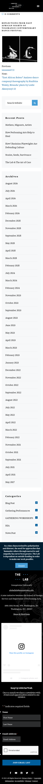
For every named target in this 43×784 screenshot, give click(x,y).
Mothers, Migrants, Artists (18, 124)
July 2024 (10, 272)
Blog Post (10, 503)
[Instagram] (32, 773)
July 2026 (10, 190)
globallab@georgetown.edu (21, 590)
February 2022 (12, 437)
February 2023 (12, 355)
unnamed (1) (8, 69)
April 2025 (10, 250)
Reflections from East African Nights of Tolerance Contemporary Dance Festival (19, 27)
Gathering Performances (17, 510)
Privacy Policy (27, 778)
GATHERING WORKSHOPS (19, 517)
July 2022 (10, 407)
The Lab (6, 678)
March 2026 (11, 205)
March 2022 (11, 429)
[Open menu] (38, 6)
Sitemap (28, 781)
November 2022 (13, 377)
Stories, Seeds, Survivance (18, 154)
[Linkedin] (21, 773)
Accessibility (19, 781)
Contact (35, 781)
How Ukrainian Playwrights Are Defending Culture (21, 145)
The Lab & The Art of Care (18, 162)
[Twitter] (27, 773)
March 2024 (11, 280)
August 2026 (11, 183)
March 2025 (11, 258)
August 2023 (11, 317)
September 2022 (13, 392)
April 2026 (10, 198)
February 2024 (12, 287)
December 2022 (13, 369)
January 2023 (12, 362)
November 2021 (13, 444)
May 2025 (10, 243)
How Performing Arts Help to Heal (20, 134)
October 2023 (11, 302)
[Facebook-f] (10, 773)
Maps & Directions (21, 614)
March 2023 (11, 347)
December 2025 (13, 220)
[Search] (35, 103)
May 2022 (10, 414)
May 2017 (10, 482)
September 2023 (13, 310)
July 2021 (10, 467)
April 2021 (10, 474)
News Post (10, 532)
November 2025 (13, 228)
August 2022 (11, 399)
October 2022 (11, 384)
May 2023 (10, 332)
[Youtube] (16, 773)
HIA (7, 525)
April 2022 (10, 422)
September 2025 (13, 235)
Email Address (10, 733)
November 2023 (13, 295)
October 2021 (11, 452)
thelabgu (15, 678)
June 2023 (10, 325)
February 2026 (12, 213)
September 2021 (13, 459)
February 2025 (12, 265)
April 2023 (10, 340)
